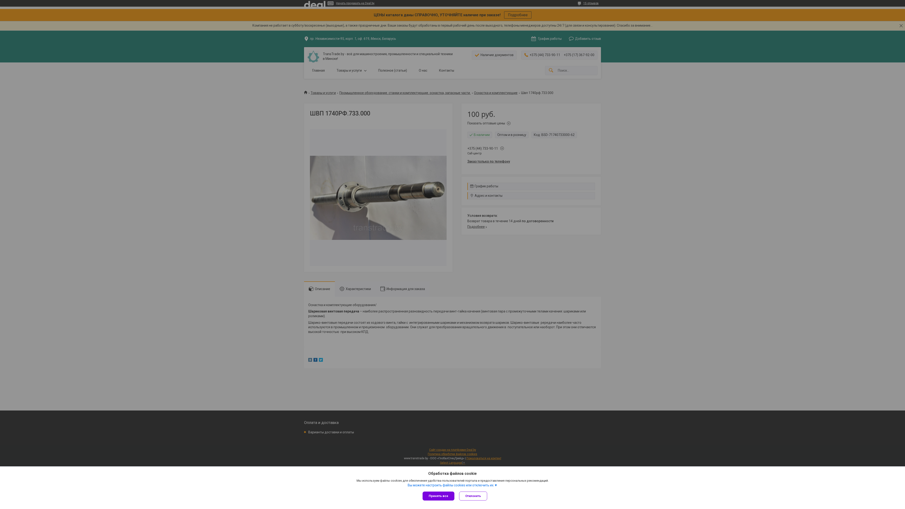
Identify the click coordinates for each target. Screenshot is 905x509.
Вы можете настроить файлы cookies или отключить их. (451, 485)
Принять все (438, 496)
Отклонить (473, 496)
